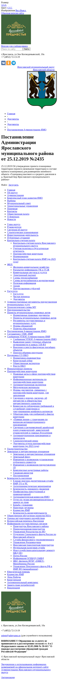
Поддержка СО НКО (17, 355)
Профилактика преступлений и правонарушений (29, 492)
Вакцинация (13, 587)
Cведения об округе (17, 229)
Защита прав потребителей (21, 585)
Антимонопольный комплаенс (22, 582)
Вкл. (17, 10)
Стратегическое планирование (22, 232)
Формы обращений (23, 326)
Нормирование (20, 256)
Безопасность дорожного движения (31, 489)
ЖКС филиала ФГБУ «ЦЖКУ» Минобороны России (28, 562)
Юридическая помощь (18, 571)
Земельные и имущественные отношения (28, 451)
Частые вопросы (21, 296)
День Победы (14, 577)
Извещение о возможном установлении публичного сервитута (33, 460)
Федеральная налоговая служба (29, 547)
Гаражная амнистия (23, 473)
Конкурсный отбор (22, 360)
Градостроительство (17, 449)
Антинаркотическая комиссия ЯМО (31, 497)
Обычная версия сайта (12, 13)
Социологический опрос (25, 441)
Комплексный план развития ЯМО (25, 198)
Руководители (14, 227)
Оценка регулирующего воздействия (26, 518)
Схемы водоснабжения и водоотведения (33, 280)
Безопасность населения (19, 478)
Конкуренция (14, 579)
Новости (11, 219)
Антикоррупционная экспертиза (29, 384)
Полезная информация (24, 283)
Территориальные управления (22, 206)
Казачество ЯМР (21, 510)
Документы (13, 119)
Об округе (12, 192)
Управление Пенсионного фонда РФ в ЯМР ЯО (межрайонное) (32, 567)
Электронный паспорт (24, 275)
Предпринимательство (18, 310)
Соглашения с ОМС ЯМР (20, 334)
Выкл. (23, 10)
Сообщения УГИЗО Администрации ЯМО (35, 339)
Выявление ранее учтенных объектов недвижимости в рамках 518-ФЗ (32, 343)
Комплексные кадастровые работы (30, 470)
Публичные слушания (18, 237)
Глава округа (13, 224)
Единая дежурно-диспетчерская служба (33, 481)
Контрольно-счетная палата (21, 240)
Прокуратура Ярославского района (31, 526)
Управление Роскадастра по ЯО (29, 531)
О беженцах (13, 216)
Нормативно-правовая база (27, 358)
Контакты (12, 211)
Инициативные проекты (19, 368)
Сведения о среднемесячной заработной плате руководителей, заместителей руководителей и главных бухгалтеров (33, 430)
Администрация (15, 195)
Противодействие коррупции (28, 253)
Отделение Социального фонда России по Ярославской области (34, 535)
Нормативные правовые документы (31, 315)
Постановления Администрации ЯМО (26, 129)
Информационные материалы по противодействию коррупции (30, 380)
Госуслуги (12, 291)
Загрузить (13, 185)
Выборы (11, 200)
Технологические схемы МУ (21, 307)
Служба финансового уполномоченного (33, 539)
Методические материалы (26, 387)
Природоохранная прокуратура (29, 529)
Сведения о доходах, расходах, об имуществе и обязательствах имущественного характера (30, 401)
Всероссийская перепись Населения (25, 521)
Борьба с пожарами (23, 505)
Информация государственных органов (27, 523)
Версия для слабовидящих (14, 46)
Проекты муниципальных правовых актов (28, 312)
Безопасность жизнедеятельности (30, 513)
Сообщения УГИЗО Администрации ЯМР (28, 336)
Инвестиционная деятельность (22, 235)
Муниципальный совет (19, 203)
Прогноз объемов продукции (28, 352)
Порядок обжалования (24, 328)
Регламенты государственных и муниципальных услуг (29, 321)
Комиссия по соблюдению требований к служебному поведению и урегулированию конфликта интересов (33, 409)
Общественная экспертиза (26, 363)
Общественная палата (18, 214)
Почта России (20, 555)
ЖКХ (10, 264)
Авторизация (8, 677)
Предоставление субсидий (26, 288)
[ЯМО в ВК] (3, 64)
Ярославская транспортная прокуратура (33, 545)
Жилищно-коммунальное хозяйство (31, 267)
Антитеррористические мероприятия (32, 486)
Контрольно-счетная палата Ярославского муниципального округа (34, 244)
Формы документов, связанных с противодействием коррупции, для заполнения (31, 393)
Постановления (21, 475)
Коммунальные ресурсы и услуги (30, 272)
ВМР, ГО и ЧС (20, 483)
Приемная (12, 208)
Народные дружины (23, 507)
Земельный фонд (21, 457)
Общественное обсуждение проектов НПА (29, 515)
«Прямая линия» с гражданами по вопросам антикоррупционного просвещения (30, 422)
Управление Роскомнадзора (27, 542)
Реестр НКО (19, 366)
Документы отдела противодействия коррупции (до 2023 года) (31, 444)
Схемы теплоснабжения (25, 278)
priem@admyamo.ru (11, 635)
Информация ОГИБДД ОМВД (28, 558)
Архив (16, 286)
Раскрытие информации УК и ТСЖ (31, 270)
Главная (11, 113)
